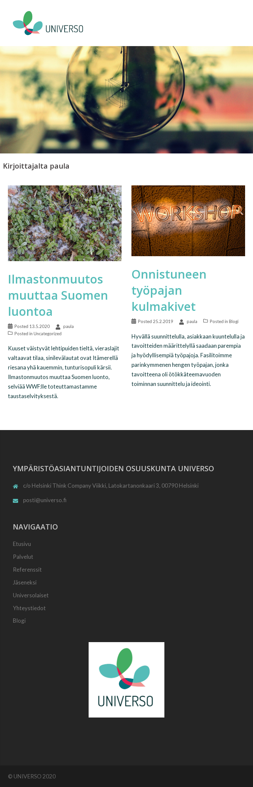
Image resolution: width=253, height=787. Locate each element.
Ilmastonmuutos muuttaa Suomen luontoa (58, 295)
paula (68, 326)
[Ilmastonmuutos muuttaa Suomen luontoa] (65, 222)
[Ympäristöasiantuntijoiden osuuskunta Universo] (49, 22)
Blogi (234, 321)
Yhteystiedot (29, 608)
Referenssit (27, 569)
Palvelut (23, 556)
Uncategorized (48, 333)
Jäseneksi (25, 582)
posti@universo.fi (45, 500)
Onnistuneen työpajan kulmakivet (169, 290)
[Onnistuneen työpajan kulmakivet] (188, 220)
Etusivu (22, 543)
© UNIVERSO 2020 (32, 776)
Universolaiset (31, 595)
